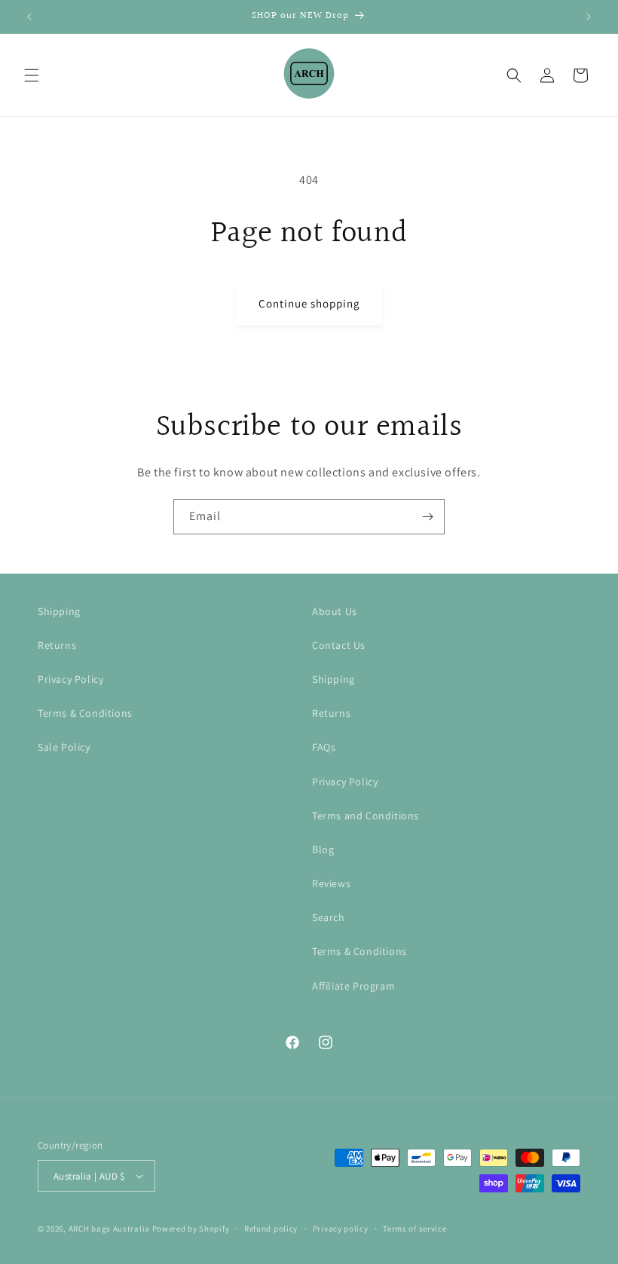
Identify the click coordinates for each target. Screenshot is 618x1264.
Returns (57, 645)
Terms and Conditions (365, 815)
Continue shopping (309, 303)
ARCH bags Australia (109, 1228)
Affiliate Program (353, 986)
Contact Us (339, 645)
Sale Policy (64, 747)
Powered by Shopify (191, 1228)
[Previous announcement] (29, 16)
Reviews (331, 883)
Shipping (59, 611)
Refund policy (271, 1228)
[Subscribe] (427, 516)
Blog (323, 849)
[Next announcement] (588, 16)
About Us (334, 611)
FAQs (323, 747)
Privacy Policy (70, 679)
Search (328, 917)
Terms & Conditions (85, 713)
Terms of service (414, 1228)
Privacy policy (341, 1228)
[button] (31, 75)
